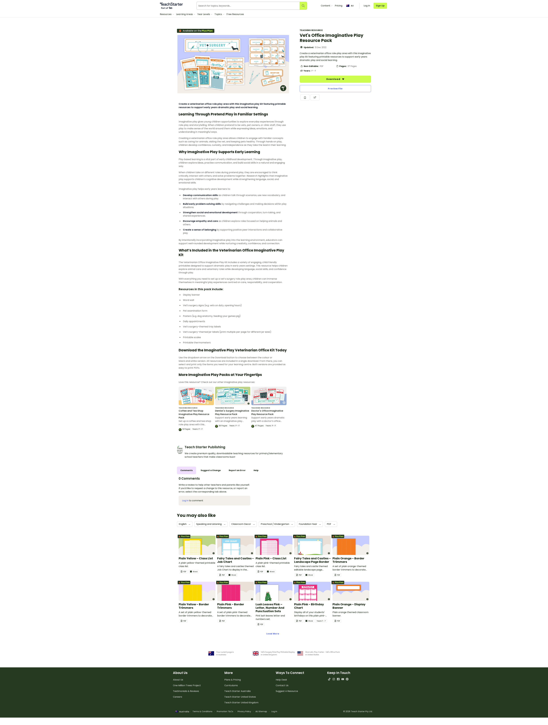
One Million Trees (187, 685)
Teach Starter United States (240, 696)
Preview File (335, 88)
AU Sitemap (261, 711)
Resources (166, 14)
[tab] (186, 470)
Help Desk (281, 679)
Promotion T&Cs (225, 711)
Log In (274, 711)
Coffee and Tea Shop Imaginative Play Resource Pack (194, 414)
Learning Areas (184, 14)
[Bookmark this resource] (305, 97)
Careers (177, 696)
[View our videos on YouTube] (343, 679)
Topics (218, 14)
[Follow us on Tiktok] (329, 679)
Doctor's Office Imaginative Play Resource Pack (267, 412)
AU (352, 5)
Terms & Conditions (202, 711)
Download (333, 79)
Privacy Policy (244, 711)
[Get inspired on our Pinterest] (347, 679)
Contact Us (282, 685)
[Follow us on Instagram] (334, 679)
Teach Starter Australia (237, 691)
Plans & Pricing (232, 679)
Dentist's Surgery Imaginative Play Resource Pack (232, 412)
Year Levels (203, 14)
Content (326, 5)
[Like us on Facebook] (338, 679)
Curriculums (231, 685)
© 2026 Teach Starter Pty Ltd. (357, 711)
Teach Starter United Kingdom (241, 702)
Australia (183, 711)
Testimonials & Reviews (186, 691)
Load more (272, 633)
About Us (178, 679)
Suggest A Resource (287, 691)
